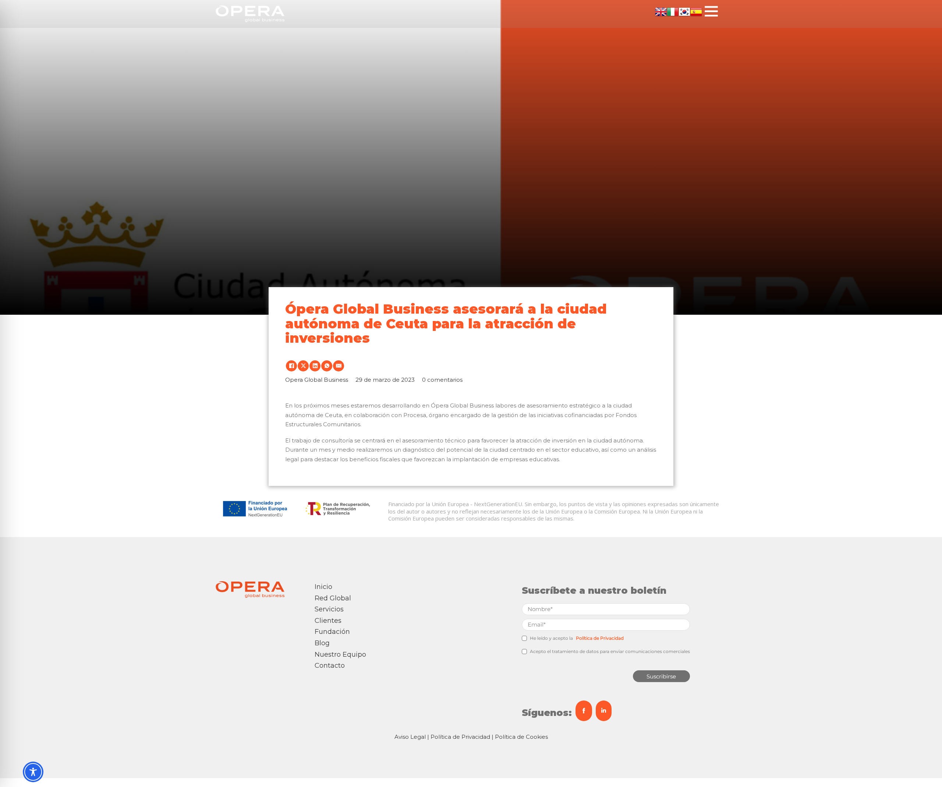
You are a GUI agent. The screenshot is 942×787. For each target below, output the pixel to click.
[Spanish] (696, 10)
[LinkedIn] (315, 365)
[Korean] (684, 10)
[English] (661, 10)
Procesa (414, 415)
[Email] (338, 365)
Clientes (328, 621)
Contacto (330, 665)
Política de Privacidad (600, 638)
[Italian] (673, 10)
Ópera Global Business (462, 405)
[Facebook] (291, 365)
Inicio (323, 587)
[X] (303, 365)
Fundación (332, 632)
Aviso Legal (410, 736)
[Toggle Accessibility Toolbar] (33, 771)
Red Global (333, 598)
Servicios (329, 609)
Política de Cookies (521, 736)
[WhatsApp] (326, 365)
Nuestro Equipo (340, 654)
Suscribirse (661, 676)
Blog (322, 643)
